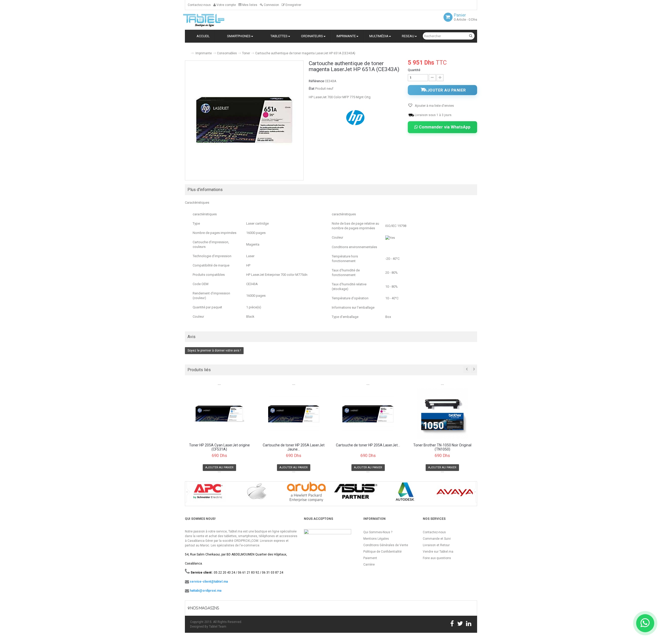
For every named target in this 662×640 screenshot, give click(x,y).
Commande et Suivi (437, 538)
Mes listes (249, 5)
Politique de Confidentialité (382, 551)
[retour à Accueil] (187, 51)
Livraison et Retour (436, 545)
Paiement (370, 558)
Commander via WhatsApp (444, 127)
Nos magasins (204, 608)
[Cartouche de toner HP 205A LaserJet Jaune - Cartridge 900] (294, 413)
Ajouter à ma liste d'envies (434, 106)
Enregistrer (293, 5)
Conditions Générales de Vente (385, 545)
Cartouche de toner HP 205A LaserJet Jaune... (294, 447)
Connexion (271, 5)
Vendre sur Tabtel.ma (438, 551)
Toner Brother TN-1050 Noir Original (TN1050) (442, 447)
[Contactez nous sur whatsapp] (645, 623)
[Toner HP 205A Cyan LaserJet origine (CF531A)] (219, 413)
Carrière (369, 564)
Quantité (414, 70)
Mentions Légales (376, 538)
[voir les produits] (207, 494)
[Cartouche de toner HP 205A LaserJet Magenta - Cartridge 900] (368, 413)
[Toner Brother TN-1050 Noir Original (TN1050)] (442, 413)
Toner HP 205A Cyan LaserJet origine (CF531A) (219, 447)
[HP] (356, 117)
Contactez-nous (199, 5)
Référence (316, 81)
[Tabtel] (210, 20)
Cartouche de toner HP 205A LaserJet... (368, 445)
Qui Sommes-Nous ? (377, 532)
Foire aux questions (437, 558)
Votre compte (226, 5)
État (311, 88)
